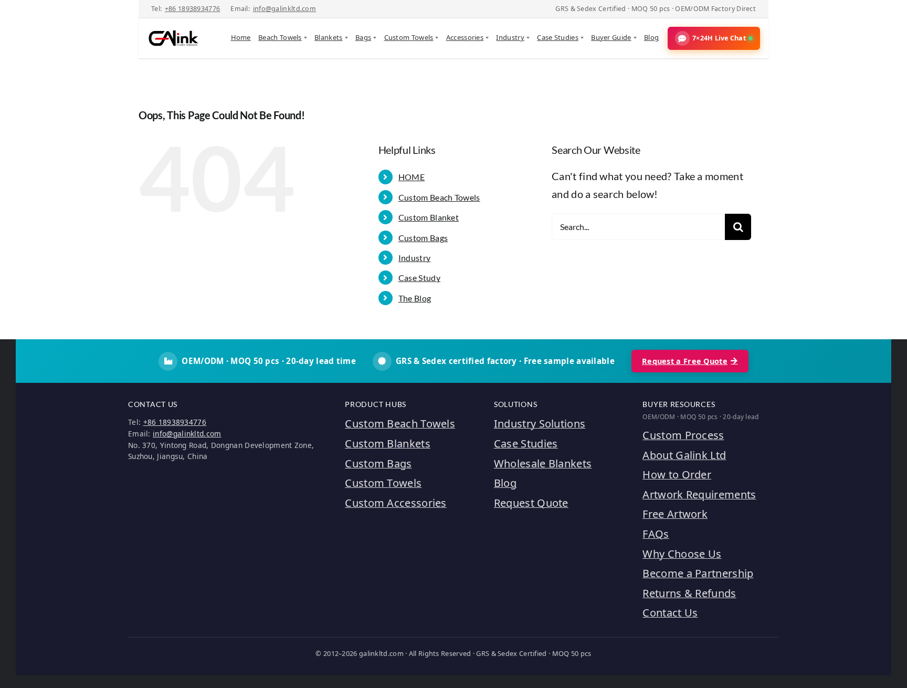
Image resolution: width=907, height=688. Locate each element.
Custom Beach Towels (439, 197)
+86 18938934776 (192, 8)
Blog (651, 37)
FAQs (655, 534)
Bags (363, 37)
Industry (510, 37)
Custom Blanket (428, 217)
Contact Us (670, 613)
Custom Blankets (387, 443)
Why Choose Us (681, 554)
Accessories (464, 37)
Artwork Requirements (699, 494)
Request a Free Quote (684, 361)
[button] (714, 38)
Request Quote (531, 503)
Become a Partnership (697, 573)
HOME (411, 177)
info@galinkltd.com (284, 8)
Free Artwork (675, 514)
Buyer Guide (611, 37)
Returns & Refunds (689, 593)
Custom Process (683, 435)
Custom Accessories (395, 503)
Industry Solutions (539, 423)
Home (241, 37)
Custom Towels (409, 37)
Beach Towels (280, 37)
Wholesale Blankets (543, 463)
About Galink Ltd (684, 455)
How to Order (676, 474)
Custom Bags (423, 238)
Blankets (328, 37)
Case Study (419, 278)
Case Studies (557, 37)
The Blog (414, 298)
